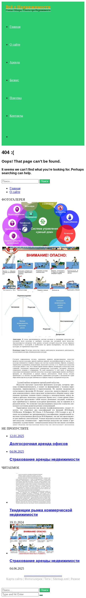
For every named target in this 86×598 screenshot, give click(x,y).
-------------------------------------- (43, 575)
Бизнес (14, 80)
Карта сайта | (15, 579)
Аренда (15, 62)
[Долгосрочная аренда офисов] (43, 358)
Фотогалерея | (34, 579)
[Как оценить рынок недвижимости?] (43, 314)
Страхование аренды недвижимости (45, 561)
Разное (75, 579)
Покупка (16, 98)
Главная (15, 26)
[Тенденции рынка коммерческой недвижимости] (43, 403)
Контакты (16, 115)
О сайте (15, 44)
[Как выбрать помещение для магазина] (43, 224)
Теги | (48, 579)
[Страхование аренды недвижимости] (43, 269)
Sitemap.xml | (62, 579)
